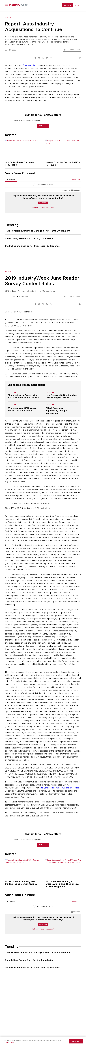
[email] (51, 58)
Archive (8, 17)
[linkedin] (39, 58)
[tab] (11, 180)
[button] (6, 5)
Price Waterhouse (31, 65)
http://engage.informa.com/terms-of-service (59, 800)
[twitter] (43, 58)
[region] (43, 185)
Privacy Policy (9, 1042)
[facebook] (35, 58)
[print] (80, 58)
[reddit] (47, 58)
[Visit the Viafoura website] (75, 190)
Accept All (75, 1041)
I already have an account (43, 207)
